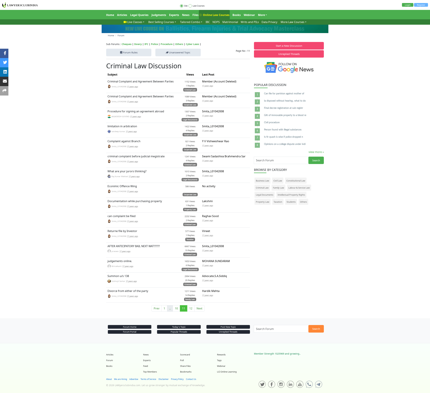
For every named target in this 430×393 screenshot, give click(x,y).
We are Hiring (120, 379)
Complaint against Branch (124, 141)
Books (236, 15)
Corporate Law (190, 105)
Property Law (190, 209)
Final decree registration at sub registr (283, 108)
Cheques (127, 44)
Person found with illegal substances (283, 130)
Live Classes (134, 22)
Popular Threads (179, 331)
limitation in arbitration (122, 126)
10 (176, 308)
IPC (146, 44)
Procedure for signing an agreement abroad (136, 111)
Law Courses (199, 5)
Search (316, 160)
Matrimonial (230, 22)
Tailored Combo (190, 22)
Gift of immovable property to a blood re (285, 115)
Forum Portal (129, 331)
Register (421, 4)
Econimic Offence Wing (122, 186)
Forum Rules (130, 52)
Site (186, 5)
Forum (109, 360)
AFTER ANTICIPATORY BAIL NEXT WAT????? (134, 246)
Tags (219, 360)
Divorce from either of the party (128, 291)
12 (190, 308)
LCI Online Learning (227, 371)
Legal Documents (190, 120)
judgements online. (120, 261)
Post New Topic (228, 326)
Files (195, 15)
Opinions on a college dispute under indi (285, 144)
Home (110, 15)
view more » (316, 152)
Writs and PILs (250, 22)
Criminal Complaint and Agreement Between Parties (141, 81)
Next (199, 308)
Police (154, 44)
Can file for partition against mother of (284, 94)
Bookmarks (185, 371)
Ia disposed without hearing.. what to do (285, 101)
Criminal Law (190, 90)
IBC (208, 22)
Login (408, 4)
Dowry (138, 44)
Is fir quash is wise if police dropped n (283, 137)
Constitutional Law (295, 180)
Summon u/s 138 (118, 276)
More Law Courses (292, 22)
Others (179, 44)
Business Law (262, 180)
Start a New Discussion (289, 45)
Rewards (221, 354)
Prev (156, 308)
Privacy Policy (177, 379)
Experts (174, 15)
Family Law (190, 299)
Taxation (190, 239)
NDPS (216, 22)
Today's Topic (179, 326)
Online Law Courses (215, 15)
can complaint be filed (122, 216)
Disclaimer (164, 379)
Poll (182, 360)
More (261, 15)
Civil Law (277, 180)
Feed (145, 365)
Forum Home (129, 326)
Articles (122, 15)
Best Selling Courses (161, 22)
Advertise (133, 379)
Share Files (185, 365)
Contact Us (191, 379)
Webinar (249, 15)
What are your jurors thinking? (127, 171)
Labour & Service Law (299, 187)
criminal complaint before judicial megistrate (136, 156)
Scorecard (185, 354)
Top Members (150, 371)
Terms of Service (148, 379)
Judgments (159, 15)
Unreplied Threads (289, 54)
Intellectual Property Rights (291, 194)
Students (291, 201)
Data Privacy (269, 22)
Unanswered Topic (179, 52)
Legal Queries (139, 15)
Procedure (167, 44)
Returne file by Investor (122, 231)
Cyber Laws (192, 44)
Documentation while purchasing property (135, 201)
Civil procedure (272, 122)
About (109, 379)
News (185, 15)
